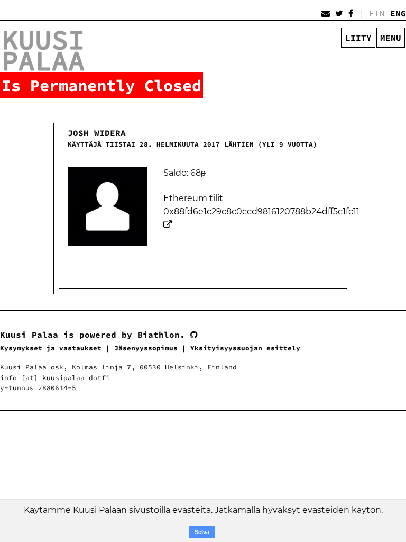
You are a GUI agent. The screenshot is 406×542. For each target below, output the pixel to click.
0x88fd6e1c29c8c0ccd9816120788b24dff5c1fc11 (261, 211)
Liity (358, 37)
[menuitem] (391, 38)
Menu (390, 37)
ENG (398, 13)
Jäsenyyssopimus (146, 348)
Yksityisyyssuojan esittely (245, 348)
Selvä (202, 532)
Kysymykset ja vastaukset (51, 348)
